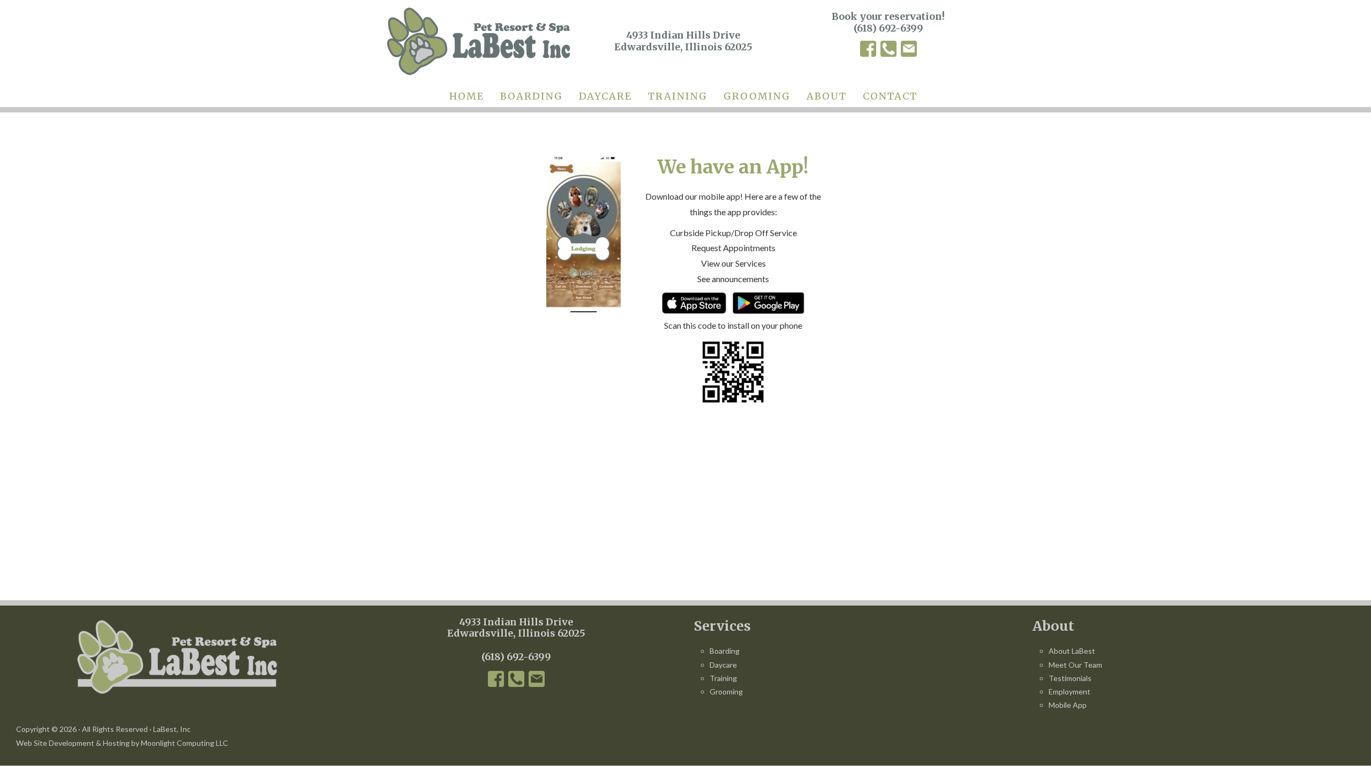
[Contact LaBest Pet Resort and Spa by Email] (909, 50)
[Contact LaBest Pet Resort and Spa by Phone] (888, 50)
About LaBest (1072, 650)
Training (723, 678)
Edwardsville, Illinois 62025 (516, 633)
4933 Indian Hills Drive (516, 622)
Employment (1069, 691)
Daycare (723, 664)
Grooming (726, 691)
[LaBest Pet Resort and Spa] (478, 41)
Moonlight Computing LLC (184, 742)
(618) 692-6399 (888, 28)
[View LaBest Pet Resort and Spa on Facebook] (868, 50)
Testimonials (1070, 678)
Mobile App (1068, 704)
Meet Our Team (1075, 664)
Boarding (725, 650)
